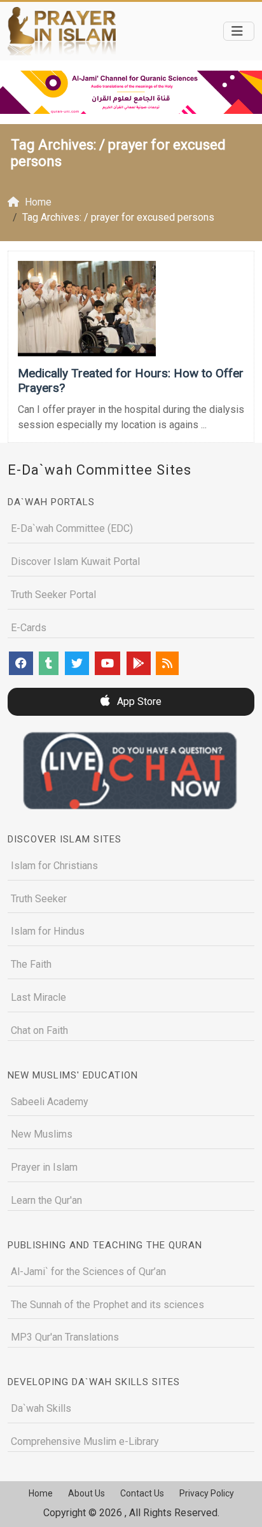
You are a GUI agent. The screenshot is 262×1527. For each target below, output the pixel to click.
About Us (86, 1493)
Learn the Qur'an (46, 1200)
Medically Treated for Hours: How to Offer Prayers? (131, 380)
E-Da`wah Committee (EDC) (72, 528)
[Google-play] (139, 663)
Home (41, 1493)
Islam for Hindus (48, 931)
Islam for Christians (54, 866)
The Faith (31, 964)
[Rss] (167, 663)
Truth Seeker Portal (53, 595)
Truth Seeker (39, 899)
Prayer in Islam (44, 1167)
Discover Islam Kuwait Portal (75, 561)
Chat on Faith (39, 1030)
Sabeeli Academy (49, 1102)
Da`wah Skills (41, 1408)
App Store (138, 701)
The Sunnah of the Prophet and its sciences (107, 1305)
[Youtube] (107, 663)
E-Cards (28, 628)
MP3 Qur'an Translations (65, 1337)
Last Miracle (38, 997)
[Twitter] (77, 663)
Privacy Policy (206, 1493)
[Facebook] (21, 663)
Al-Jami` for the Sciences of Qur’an (88, 1272)
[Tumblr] (49, 663)
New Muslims (41, 1134)
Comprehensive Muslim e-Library (85, 1441)
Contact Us (142, 1493)
